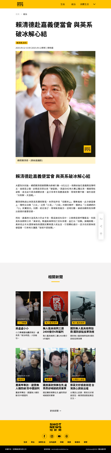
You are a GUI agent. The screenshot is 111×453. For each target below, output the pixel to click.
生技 (25, 442)
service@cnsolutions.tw (59, 449)
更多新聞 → (55, 411)
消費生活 (41, 442)
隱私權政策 (102, 449)
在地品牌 (52, 442)
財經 (62, 442)
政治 (32, 442)
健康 (69, 442)
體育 (85, 442)
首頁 (18, 14)
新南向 (77, 442)
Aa (101, 219)
